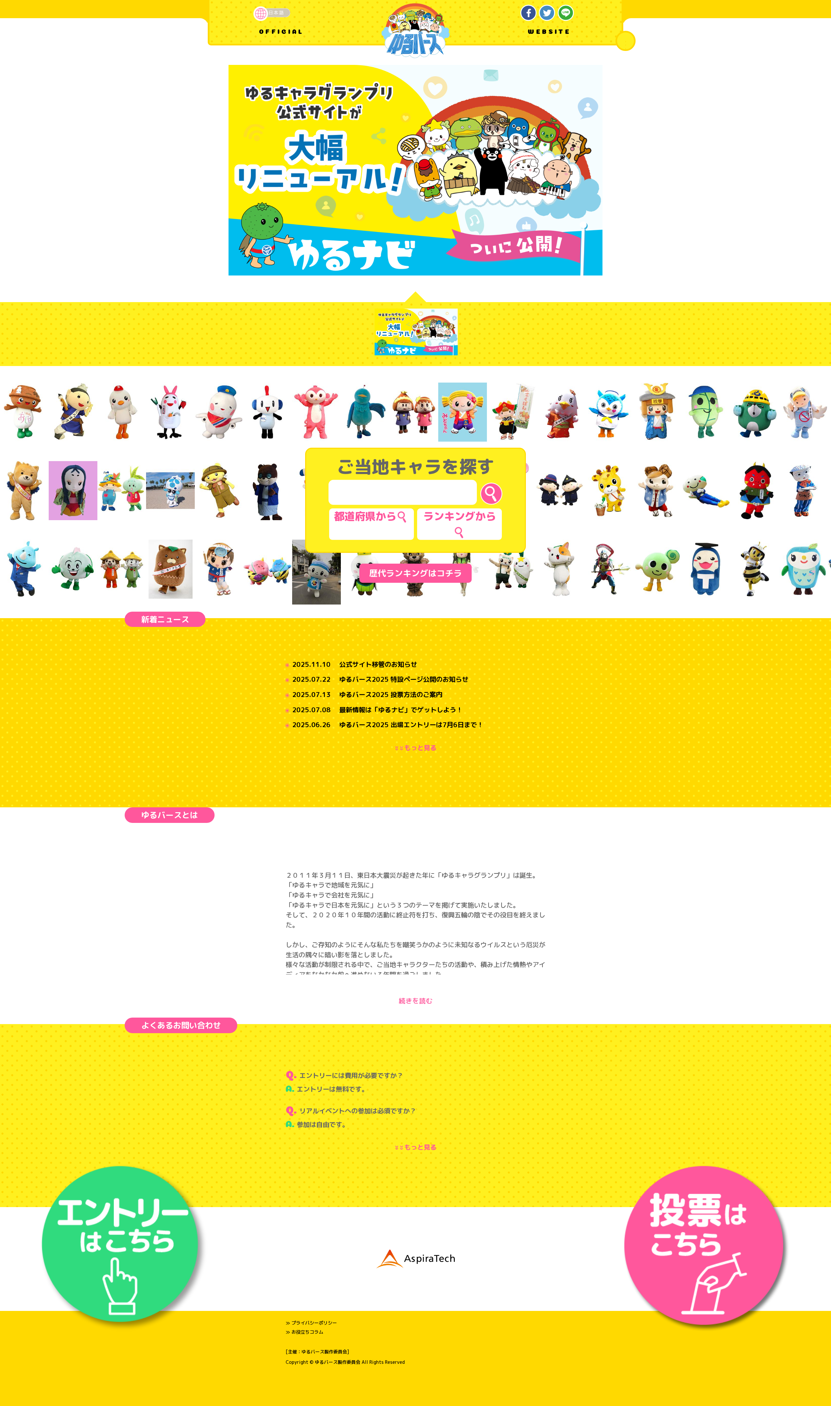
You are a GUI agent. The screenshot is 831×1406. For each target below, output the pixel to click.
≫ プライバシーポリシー (311, 1323)
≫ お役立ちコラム (304, 1332)
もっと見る (417, 747)
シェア (528, 13)
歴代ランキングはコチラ (415, 573)
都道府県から (365, 516)
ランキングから (459, 516)
